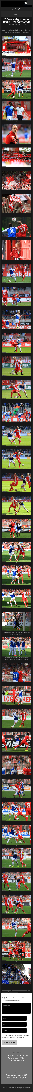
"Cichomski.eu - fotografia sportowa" (19, 1088)
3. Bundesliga (25, 32)
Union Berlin (27, 30)
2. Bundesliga (6, 989)
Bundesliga (16, 32)
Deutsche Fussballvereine (14, 30)
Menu (15, 14)
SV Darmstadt (7, 32)
